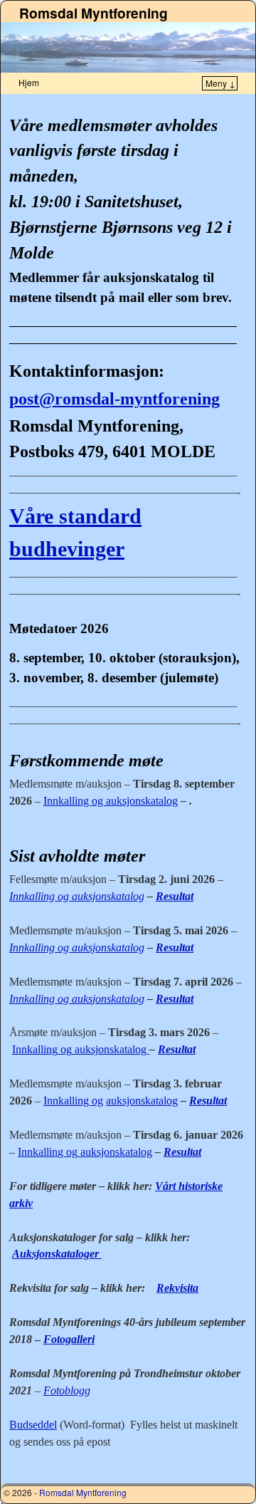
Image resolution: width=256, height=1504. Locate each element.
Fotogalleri (69, 1339)
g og (68, 1152)
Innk (28, 1152)
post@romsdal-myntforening (114, 399)
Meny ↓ (220, 83)
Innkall (27, 1049)
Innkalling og (73, 1101)
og (65, 1049)
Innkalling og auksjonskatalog (110, 801)
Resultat (174, 896)
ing (50, 1049)
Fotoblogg (66, 1390)
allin (48, 1152)
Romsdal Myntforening (93, 13)
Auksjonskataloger (57, 1254)
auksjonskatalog (110, 1049)
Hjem (28, 82)
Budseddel (33, 1425)
